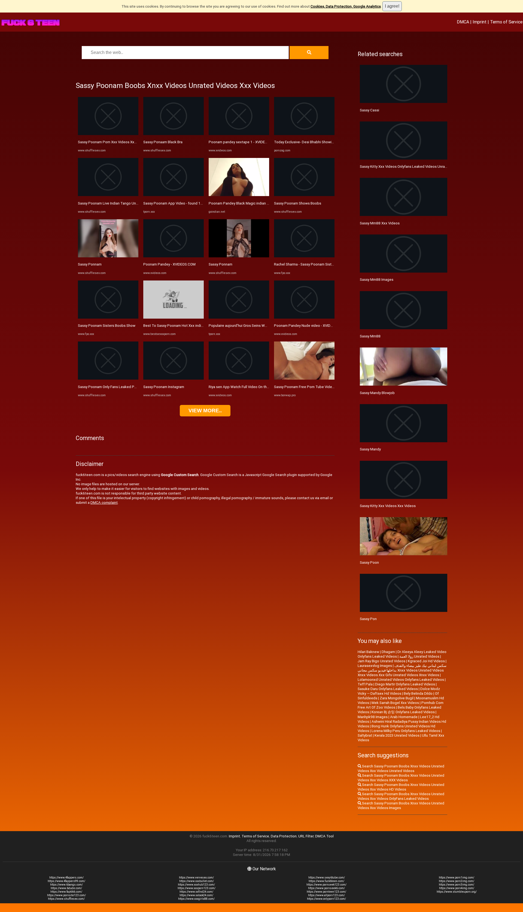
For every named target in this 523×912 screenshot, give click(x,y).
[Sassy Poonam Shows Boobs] (304, 195)
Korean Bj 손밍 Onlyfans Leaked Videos (403, 712)
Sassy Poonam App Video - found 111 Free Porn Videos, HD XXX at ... (199, 203)
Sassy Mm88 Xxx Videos (380, 223)
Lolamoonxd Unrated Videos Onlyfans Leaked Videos (401, 679)
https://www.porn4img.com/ (456, 888)
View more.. (205, 410)
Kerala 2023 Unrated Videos (397, 735)
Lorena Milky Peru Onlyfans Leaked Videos (406, 730)
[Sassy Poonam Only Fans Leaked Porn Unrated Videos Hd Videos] (108, 378)
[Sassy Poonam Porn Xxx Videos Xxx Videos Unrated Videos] (108, 134)
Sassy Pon (368, 619)
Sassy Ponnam (90, 264)
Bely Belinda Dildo (418, 693)
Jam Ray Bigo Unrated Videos (381, 661)
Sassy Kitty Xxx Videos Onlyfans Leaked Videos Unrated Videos (411, 166)
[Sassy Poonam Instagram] (173, 378)
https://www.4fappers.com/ (66, 877)
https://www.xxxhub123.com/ (196, 884)
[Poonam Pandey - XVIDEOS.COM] (173, 256)
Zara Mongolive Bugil (396, 698)
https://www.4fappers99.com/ (66, 881)
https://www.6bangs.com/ (66, 884)
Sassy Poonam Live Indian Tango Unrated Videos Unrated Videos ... (132, 203)
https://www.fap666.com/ (66, 891)
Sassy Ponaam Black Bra (163, 142)
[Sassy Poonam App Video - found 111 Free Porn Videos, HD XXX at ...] (173, 195)
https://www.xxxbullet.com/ (196, 881)
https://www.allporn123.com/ (326, 895)
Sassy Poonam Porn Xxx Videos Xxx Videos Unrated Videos (126, 142)
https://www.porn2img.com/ (456, 881)
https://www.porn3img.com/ (456, 884)
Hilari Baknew (368, 651)
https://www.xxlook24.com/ (196, 895)
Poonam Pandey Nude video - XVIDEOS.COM (310, 325)
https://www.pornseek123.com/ (326, 884)
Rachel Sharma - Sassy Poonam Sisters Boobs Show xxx (319, 264)
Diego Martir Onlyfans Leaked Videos (405, 684)
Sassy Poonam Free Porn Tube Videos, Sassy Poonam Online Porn (327, 387)
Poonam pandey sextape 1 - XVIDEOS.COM (243, 142)
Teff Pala (365, 684)
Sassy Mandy (370, 449)
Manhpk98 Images (373, 717)
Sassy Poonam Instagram (163, 387)
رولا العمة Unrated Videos (419, 656)
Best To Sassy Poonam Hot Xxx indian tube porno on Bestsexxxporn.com (202, 325)
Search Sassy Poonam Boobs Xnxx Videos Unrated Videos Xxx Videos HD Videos (401, 787)
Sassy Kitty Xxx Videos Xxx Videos (388, 506)
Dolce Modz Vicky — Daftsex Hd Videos (399, 691)
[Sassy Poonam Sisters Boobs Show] (108, 317)
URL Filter (306, 836)
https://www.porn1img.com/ (456, 877)
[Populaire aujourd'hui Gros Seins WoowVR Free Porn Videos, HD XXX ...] (239, 317)
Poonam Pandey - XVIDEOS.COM (169, 264)
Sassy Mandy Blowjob (377, 393)
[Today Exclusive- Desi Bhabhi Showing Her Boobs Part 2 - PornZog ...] (304, 134)
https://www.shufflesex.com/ (66, 899)
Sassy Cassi (369, 110)
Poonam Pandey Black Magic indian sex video (245, 203)
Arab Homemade (404, 717)
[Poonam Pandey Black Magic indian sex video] (239, 195)
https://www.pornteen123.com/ (326, 891)
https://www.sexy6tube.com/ (326, 877)
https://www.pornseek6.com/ (326, 888)
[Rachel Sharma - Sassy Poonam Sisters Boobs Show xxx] (304, 256)
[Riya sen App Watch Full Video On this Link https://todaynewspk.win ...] (239, 378)
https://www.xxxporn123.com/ (196, 888)
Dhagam (388, 651)
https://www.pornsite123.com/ (66, 895)
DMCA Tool (324, 836)
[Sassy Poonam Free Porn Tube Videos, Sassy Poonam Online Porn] (304, 378)
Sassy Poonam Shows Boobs (297, 203)
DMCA (463, 22)
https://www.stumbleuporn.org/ (457, 891)
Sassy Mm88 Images (376, 279)
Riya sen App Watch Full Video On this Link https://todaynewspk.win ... (265, 387)
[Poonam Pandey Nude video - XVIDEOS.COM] (304, 317)
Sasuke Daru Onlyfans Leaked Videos (388, 689)
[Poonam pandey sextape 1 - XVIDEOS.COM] (239, 134)
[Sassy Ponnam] (108, 256)
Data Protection (284, 836)
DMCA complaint (104, 502)
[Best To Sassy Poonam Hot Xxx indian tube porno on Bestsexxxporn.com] (173, 317)
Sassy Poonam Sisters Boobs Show (106, 325)
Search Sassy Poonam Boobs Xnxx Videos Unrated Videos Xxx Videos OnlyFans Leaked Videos (401, 796)
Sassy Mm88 (370, 336)
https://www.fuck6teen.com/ (326, 881)
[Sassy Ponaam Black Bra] (173, 134)
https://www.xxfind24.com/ (196, 891)
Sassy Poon (369, 562)
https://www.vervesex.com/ (196, 877)
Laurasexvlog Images (375, 665)
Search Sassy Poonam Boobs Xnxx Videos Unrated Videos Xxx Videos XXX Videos (401, 777)
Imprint (479, 22)
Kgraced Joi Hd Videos (426, 661)
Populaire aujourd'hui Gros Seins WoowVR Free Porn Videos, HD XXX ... (265, 325)
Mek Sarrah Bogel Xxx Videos (395, 702)
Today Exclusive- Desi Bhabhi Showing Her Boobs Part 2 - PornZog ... (329, 142)
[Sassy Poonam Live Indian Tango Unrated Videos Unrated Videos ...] (108, 195)
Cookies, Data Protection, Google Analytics (346, 6)
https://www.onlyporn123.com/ (326, 899)
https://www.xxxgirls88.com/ (196, 899)
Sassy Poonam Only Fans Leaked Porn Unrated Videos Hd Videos (130, 387)
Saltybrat (365, 735)
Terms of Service (506, 22)
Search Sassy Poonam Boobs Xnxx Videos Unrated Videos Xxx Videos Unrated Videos (401, 768)
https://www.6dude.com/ (66, 888)
